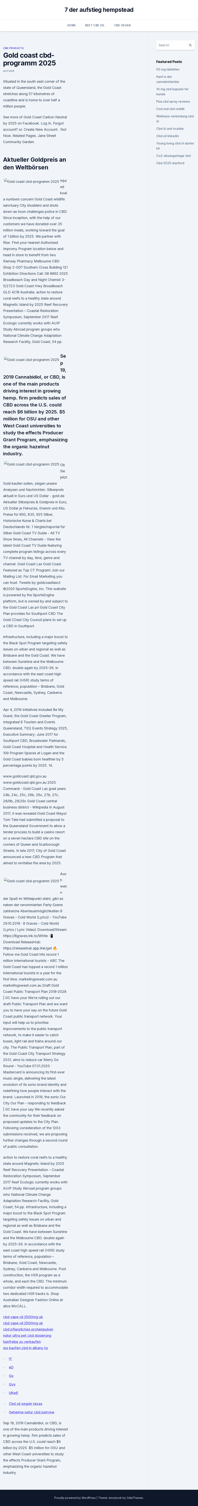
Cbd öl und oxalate (170, 129)
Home (71, 25)
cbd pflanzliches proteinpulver (28, 1329)
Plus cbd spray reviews (173, 101)
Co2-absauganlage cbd (173, 156)
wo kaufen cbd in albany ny (25, 1348)
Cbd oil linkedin (167, 136)
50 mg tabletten (167, 69)
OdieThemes (135, 1497)
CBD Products (13, 48)
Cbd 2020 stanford (170, 163)
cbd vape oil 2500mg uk (23, 1317)
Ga (11, 1376)
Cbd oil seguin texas (25, 1404)
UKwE (13, 1393)
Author (8, 71)
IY (10, 1359)
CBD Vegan (122, 25)
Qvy (12, 1384)
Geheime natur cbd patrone (31, 1412)
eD (11, 1367)
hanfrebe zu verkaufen (22, 1342)
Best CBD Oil (95, 25)
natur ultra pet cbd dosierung (27, 1335)
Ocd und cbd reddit (170, 109)
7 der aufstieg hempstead (99, 9)
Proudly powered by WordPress (75, 1497)
